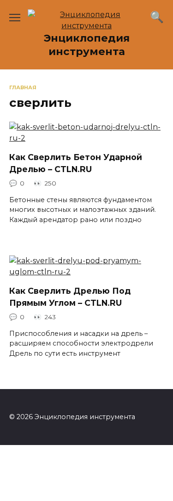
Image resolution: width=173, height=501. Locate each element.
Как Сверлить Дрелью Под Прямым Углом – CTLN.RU (70, 297)
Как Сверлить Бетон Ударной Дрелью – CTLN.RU (75, 163)
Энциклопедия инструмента (87, 44)
